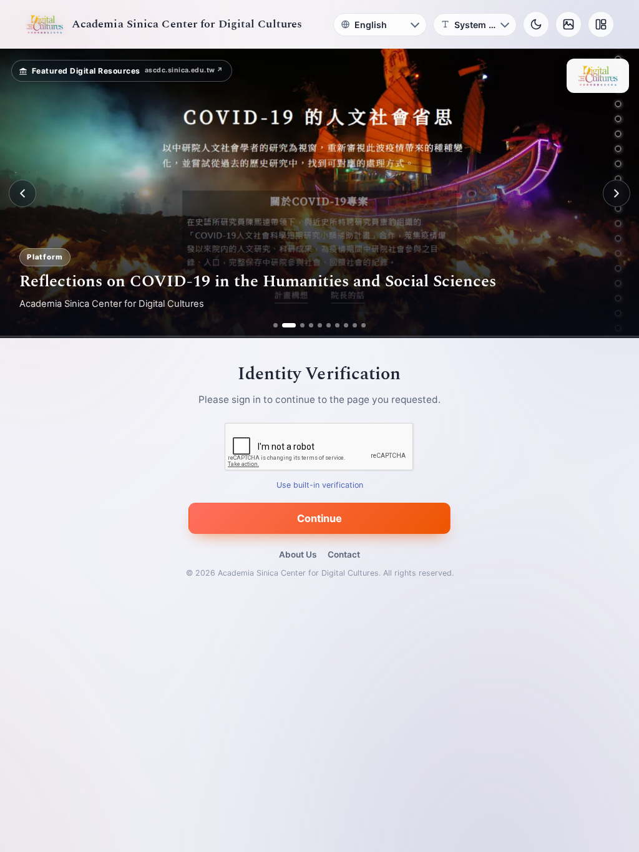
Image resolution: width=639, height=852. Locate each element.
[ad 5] (320, 325)
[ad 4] (311, 325)
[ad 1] (275, 325)
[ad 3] (298, 325)
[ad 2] (284, 325)
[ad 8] (346, 325)
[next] (616, 193)
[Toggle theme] (536, 24)
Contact (344, 554)
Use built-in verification (319, 485)
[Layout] (601, 24)
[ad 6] (328, 325)
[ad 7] (337, 325)
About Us (297, 554)
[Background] (568, 24)
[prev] (22, 193)
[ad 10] (363, 325)
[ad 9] (355, 325)
